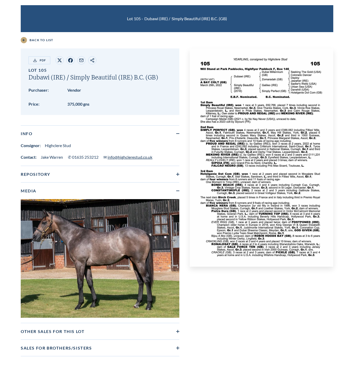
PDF (43, 60)
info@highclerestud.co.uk (130, 157)
